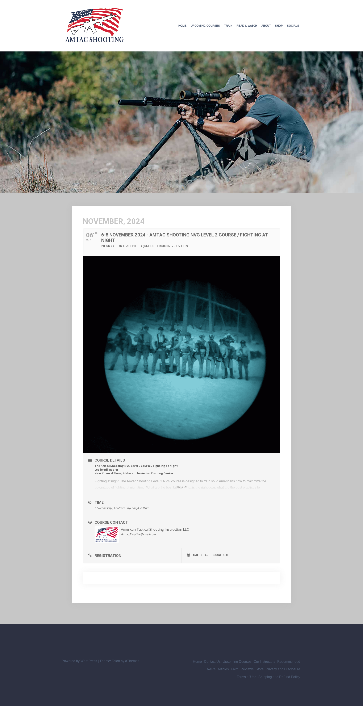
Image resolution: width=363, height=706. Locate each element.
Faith (234, 669)
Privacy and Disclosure (283, 669)
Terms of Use (246, 677)
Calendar (200, 555)
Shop (279, 25)
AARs (211, 669)
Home (182, 25)
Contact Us (212, 661)
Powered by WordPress (79, 661)
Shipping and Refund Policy (279, 677)
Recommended (288, 661)
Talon (116, 661)
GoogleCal (220, 555)
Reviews (247, 669)
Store (260, 669)
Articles (223, 669)
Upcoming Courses (205, 25)
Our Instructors (264, 661)
